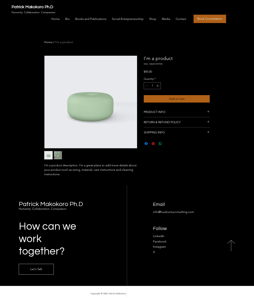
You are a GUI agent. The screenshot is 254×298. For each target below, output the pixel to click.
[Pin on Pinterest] (153, 143)
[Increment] (158, 85)
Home (48, 42)
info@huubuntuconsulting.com (173, 212)
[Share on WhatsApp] (160, 143)
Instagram (159, 246)
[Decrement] (146, 85)
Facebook (159, 241)
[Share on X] (167, 143)
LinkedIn (158, 236)
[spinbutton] (152, 85)
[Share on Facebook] (146, 143)
